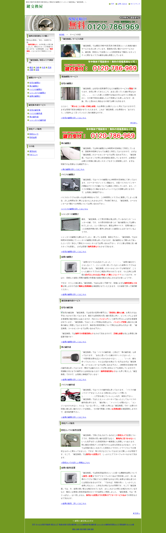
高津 (49, 68)
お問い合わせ (122, 4)
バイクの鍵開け (35, 89)
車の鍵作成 (34, 117)
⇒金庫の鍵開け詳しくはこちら (73, 294)
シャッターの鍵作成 (37, 120)
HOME (61, 35)
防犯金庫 (33, 137)
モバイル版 (130, 524)
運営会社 (33, 151)
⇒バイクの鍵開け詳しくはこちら (74, 209)
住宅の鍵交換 (34, 110)
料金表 (83, 12)
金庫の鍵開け (34, 96)
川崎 (37, 68)
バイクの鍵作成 (35, 113)
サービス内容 (58, 12)
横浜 (31, 68)
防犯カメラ (34, 134)
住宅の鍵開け (34, 83)
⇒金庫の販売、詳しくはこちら (73, 503)
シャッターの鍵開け (37, 93)
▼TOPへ (133, 123)
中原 (43, 68)
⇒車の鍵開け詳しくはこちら (72, 169)
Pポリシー (33, 155)
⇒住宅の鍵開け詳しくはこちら (73, 118)
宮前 (37, 70)
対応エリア (106, 12)
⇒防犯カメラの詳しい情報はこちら (75, 463)
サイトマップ (135, 4)
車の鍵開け (34, 86)
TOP (112, 4)
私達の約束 (129, 12)
